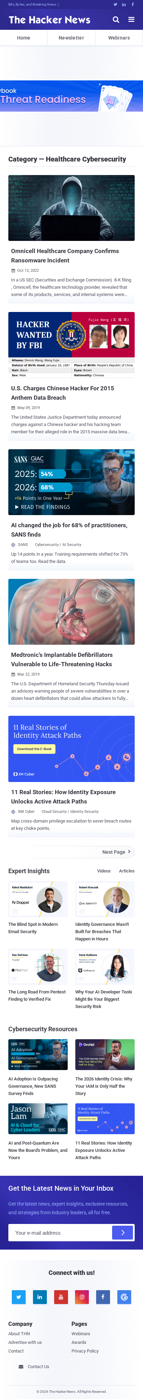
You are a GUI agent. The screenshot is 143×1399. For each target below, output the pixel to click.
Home (24, 38)
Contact (16, 1351)
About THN (19, 1333)
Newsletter (71, 38)
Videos (104, 871)
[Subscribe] (122, 1233)
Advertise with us (25, 1342)
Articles (127, 871)
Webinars (119, 38)
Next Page (116, 852)
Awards (79, 1342)
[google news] (124, 1297)
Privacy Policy (85, 1351)
